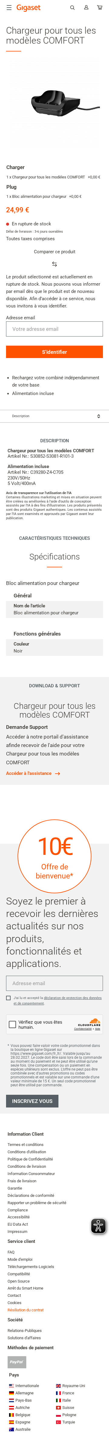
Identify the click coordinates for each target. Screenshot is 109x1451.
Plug (11, 187)
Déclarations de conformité (31, 1195)
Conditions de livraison (27, 1166)
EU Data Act (18, 1224)
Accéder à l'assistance (28, 773)
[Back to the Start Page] (29, 8)
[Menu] (9, 8)
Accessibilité (19, 1217)
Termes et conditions (26, 1144)
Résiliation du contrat (26, 1310)
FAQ (11, 1252)
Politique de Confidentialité (30, 1159)
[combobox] (54, 416)
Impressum (17, 1231)
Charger (15, 167)
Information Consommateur (31, 1173)
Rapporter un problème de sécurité (37, 1202)
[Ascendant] (101, 1428)
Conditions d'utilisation (27, 1152)
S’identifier (54, 352)
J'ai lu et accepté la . (58, 1000)
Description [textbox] (20, 416)
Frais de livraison (22, 1181)
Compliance (18, 1210)
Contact (14, 1295)
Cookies (14, 1302)
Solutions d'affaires (24, 1338)
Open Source (19, 1281)
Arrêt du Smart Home (25, 1288)
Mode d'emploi (20, 1259)
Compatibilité (19, 1274)
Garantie (15, 1188)
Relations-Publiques (25, 1330)
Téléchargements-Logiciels (31, 1266)
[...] (100, 9)
